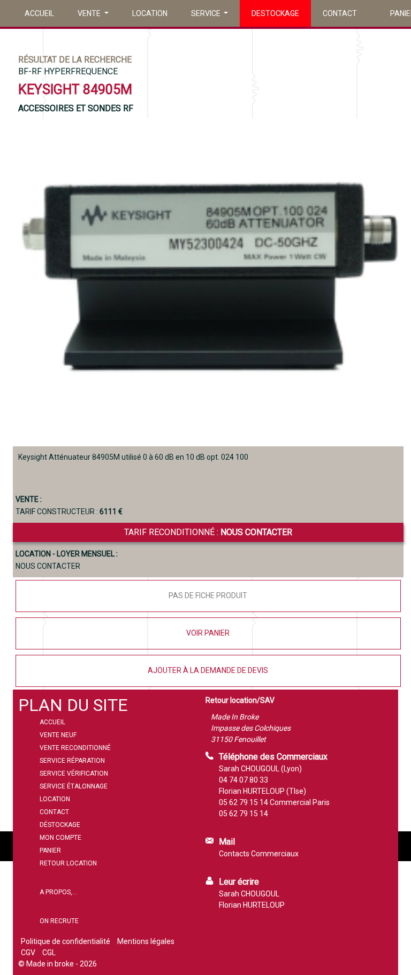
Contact (340, 13)
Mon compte (60, 837)
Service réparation (72, 760)
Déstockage (60, 825)
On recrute (59, 921)
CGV (28, 952)
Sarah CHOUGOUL (249, 893)
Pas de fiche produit (208, 595)
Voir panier (208, 633)
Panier (50, 850)
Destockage (275, 13)
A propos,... (58, 892)
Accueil (39, 13)
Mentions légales (145, 941)
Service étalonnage (74, 786)
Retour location (68, 863)
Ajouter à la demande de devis (208, 670)
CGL (49, 952)
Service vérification (74, 773)
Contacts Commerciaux (259, 853)
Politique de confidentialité (65, 941)
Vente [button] (90, 13)
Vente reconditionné (75, 748)
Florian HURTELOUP (252, 905)
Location (150, 13)
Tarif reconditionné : (208, 532)
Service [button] (206, 13)
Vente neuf (58, 735)
